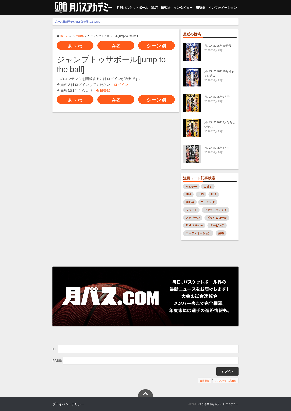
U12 (213, 194)
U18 (188, 194)
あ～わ (75, 45)
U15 (201, 194)
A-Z (116, 45)
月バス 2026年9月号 (217, 97)
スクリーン (193, 217)
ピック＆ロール (217, 217)
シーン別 (156, 45)
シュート (191, 210)
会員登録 (103, 90)
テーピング (217, 225)
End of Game (194, 225)
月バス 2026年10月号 (217, 45)
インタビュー (183, 7)
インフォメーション (222, 7)
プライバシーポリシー (68, 404)
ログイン (121, 84)
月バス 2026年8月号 (217, 148)
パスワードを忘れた (226, 380)
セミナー (191, 186)
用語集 (200, 7)
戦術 (154, 7)
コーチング (208, 202)
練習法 (165, 7)
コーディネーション (198, 233)
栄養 (221, 233)
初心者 (190, 202)
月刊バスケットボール (132, 7)
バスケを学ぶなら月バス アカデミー (218, 404)
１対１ (208, 186)
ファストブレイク (215, 210)
